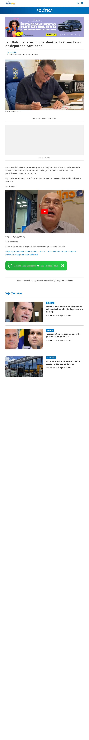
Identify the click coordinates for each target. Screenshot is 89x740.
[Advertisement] (44, 140)
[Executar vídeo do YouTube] (44, 211)
